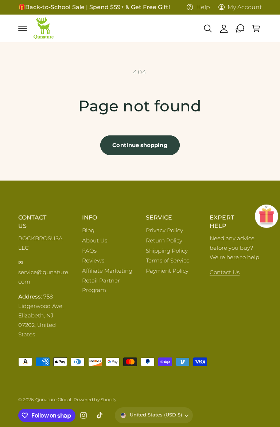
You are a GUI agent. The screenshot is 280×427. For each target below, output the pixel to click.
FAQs (89, 251)
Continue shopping (139, 145)
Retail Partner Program (101, 285)
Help (203, 7)
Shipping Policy (167, 251)
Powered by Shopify (95, 399)
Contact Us (225, 272)
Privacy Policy (164, 230)
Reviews (93, 260)
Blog (88, 230)
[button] (23, 28)
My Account (245, 7)
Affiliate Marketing (107, 271)
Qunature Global (53, 399)
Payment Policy (167, 271)
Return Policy (164, 240)
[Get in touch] (240, 28)
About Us (94, 240)
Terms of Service (168, 260)
